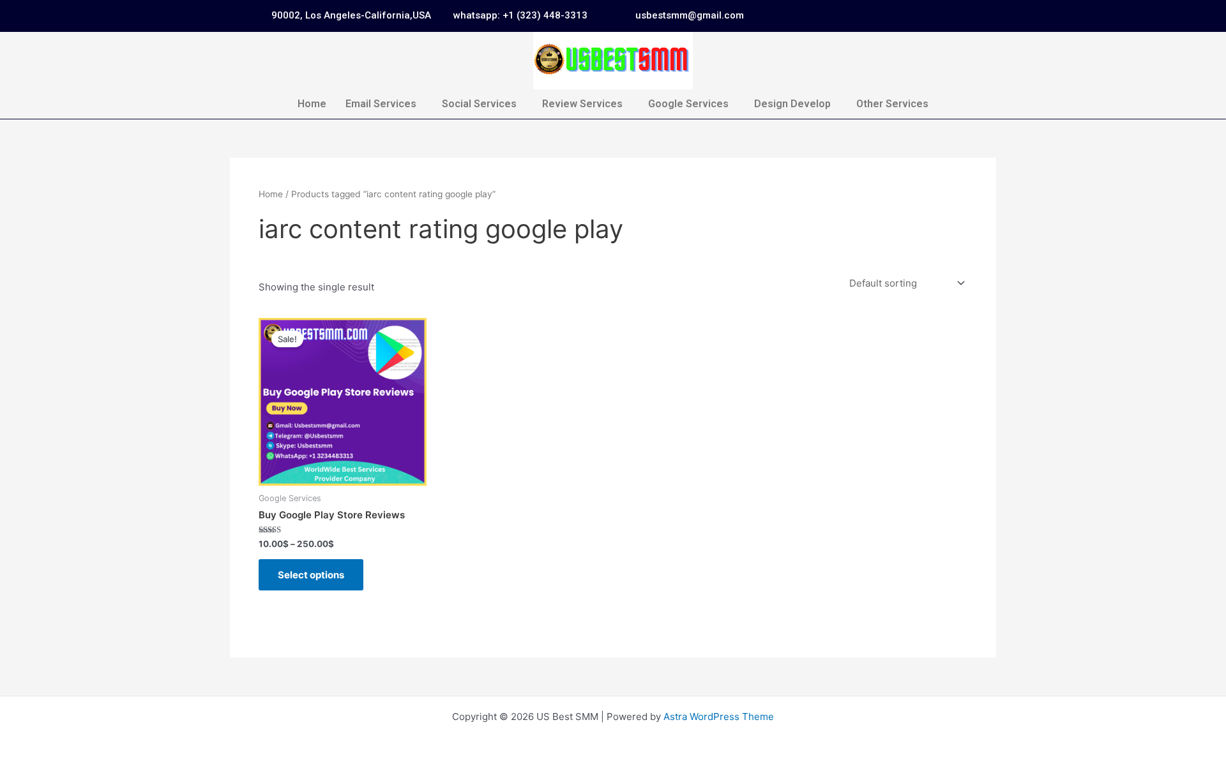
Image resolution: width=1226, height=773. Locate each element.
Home (312, 104)
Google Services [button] (688, 104)
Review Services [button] (582, 104)
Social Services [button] (479, 104)
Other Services (892, 104)
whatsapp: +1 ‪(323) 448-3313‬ (520, 15)
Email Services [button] (380, 104)
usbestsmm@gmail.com (689, 15)
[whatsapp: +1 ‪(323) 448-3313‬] (437, 16)
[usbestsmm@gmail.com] (619, 16)
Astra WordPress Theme (718, 716)
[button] (384, 104)
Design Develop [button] (792, 104)
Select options (311, 575)
